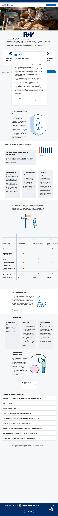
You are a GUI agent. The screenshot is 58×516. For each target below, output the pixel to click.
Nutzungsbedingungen (25, 514)
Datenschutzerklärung (18, 61)
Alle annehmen (40, 101)
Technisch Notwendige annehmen (29, 101)
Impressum (14, 514)
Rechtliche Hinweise (33, 514)
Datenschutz (19, 514)
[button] (29, 105)
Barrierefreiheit (42, 514)
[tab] (4, 72)
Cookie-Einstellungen (19, 98)
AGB (38, 514)
